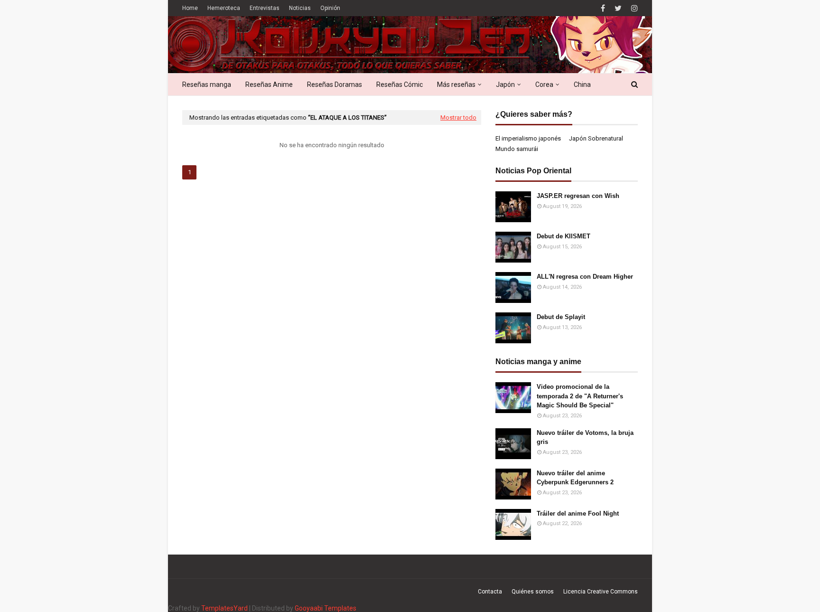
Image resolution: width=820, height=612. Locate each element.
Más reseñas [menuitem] (456, 84)
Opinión (330, 8)
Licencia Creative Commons (600, 591)
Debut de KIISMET (563, 236)
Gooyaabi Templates (325, 608)
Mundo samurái (516, 148)
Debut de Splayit (561, 316)
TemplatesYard (224, 608)
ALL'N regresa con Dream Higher (585, 276)
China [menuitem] (582, 84)
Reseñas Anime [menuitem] (269, 84)
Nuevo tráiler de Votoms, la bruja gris (585, 437)
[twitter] (618, 8)
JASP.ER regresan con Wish (578, 195)
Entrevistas (265, 8)
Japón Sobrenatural (596, 138)
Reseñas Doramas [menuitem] (334, 84)
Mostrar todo (458, 117)
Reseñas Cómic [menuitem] (399, 84)
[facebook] (602, 8)
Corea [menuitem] (544, 84)
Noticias (300, 8)
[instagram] (633, 8)
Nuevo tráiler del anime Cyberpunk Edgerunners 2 (575, 478)
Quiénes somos (533, 591)
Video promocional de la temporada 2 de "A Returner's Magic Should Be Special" (580, 396)
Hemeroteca (223, 8)
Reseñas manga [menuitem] (206, 84)
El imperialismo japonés (528, 138)
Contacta (490, 591)
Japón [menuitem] (505, 84)
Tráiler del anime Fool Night (578, 513)
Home (190, 8)
